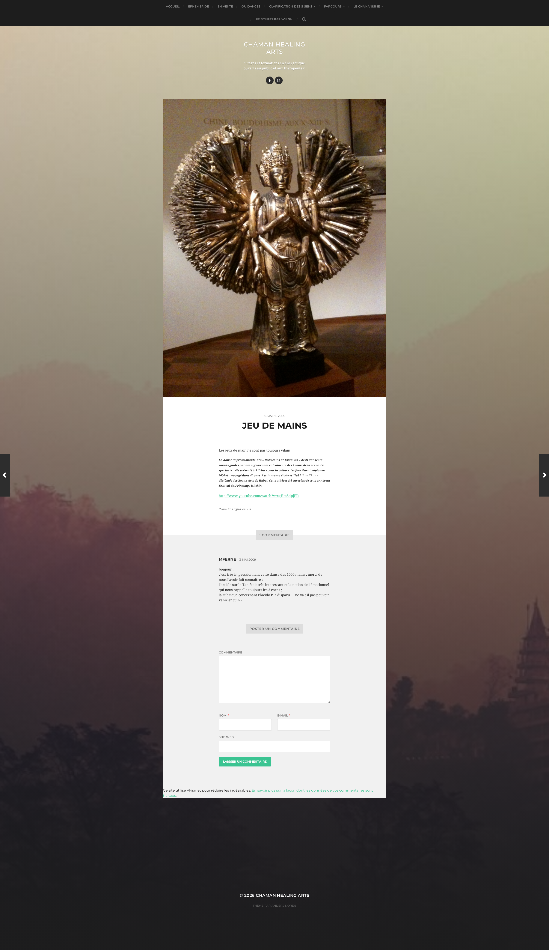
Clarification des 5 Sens (290, 6)
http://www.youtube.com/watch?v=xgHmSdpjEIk (259, 496)
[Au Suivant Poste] (544, 475)
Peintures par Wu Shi (274, 19)
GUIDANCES (250, 6)
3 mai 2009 (247, 560)
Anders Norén (283, 905)
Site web (226, 737)
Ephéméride (198, 6)
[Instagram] (279, 80)
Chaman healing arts (274, 48)
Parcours (333, 6)
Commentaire (230, 652)
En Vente (225, 6)
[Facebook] (270, 80)
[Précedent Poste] (5, 475)
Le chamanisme (366, 6)
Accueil (172, 6)
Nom (224, 715)
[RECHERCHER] (304, 19)
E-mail (283, 715)
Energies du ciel (240, 509)
